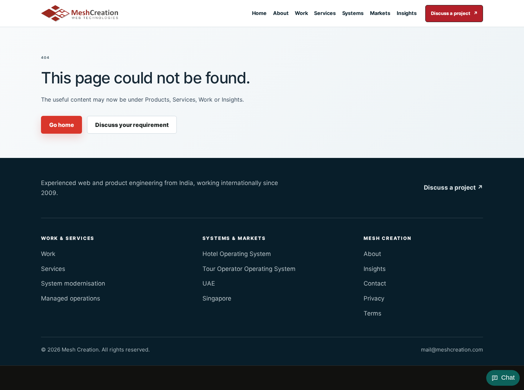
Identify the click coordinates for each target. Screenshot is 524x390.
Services (324, 13)
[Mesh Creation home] (79, 13)
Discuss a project (454, 13)
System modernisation (73, 283)
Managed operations (70, 298)
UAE (208, 283)
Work (301, 13)
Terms (372, 313)
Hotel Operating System (236, 253)
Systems (353, 13)
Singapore (216, 298)
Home (259, 13)
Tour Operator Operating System (249, 268)
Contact (375, 283)
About (281, 13)
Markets (380, 13)
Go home (61, 124)
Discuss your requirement (131, 124)
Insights (407, 13)
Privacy (374, 298)
